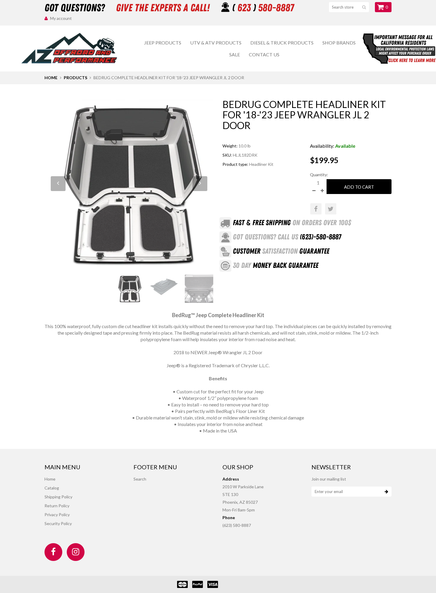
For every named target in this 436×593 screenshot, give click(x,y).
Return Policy (56, 505)
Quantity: (319, 174)
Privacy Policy (57, 514)
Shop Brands (339, 42)
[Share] (316, 209)
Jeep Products (162, 42)
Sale (234, 54)
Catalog (51, 487)
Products (75, 77)
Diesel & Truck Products (282, 42)
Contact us (264, 54)
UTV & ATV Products (215, 42)
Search (139, 478)
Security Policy (58, 523)
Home (51, 77)
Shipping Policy (58, 496)
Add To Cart (359, 187)
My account (61, 18)
